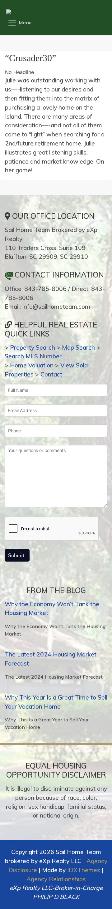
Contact (51, 374)
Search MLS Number (33, 356)
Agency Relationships (56, 879)
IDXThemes (83, 870)
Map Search (78, 347)
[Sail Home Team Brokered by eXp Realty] (54, 11)
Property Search (32, 347)
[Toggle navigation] (19, 23)
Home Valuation (32, 365)
